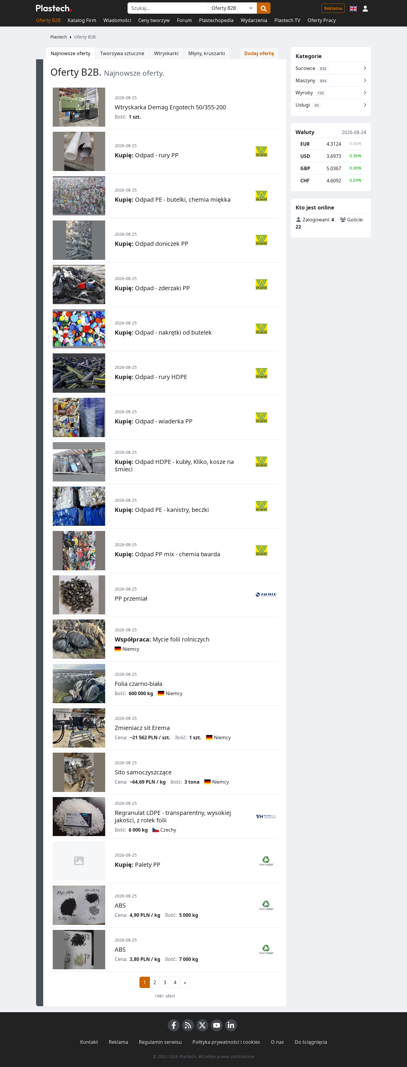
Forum (184, 20)
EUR (305, 144)
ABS (120, 905)
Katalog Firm (82, 20)
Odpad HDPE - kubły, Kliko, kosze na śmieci (174, 465)
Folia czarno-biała (138, 684)
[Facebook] (174, 1025)
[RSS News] (188, 1025)
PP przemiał (131, 598)
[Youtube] (217, 1025)
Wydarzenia (254, 20)
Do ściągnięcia (311, 1042)
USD (305, 156)
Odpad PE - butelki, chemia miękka (173, 199)
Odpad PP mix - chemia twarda (167, 554)
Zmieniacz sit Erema (142, 728)
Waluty (305, 132)
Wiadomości (117, 20)
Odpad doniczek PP (151, 244)
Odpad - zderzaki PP (152, 288)
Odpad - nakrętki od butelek (163, 332)
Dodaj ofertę (259, 53)
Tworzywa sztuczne (122, 53)
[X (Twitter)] (202, 1025)
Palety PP (137, 865)
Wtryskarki (166, 53)
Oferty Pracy (321, 20)
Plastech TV (287, 20)
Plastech (58, 37)
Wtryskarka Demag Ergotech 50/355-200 (170, 107)
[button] (365, 8)
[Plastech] (54, 8)
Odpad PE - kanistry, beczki (162, 510)
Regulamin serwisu (160, 1042)
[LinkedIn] (231, 1025)
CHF (305, 180)
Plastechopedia (216, 20)
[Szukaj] (264, 8)
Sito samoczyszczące (143, 772)
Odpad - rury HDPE (151, 377)
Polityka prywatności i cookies (226, 1042)
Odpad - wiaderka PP (153, 421)
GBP (305, 168)
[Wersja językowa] (353, 8)
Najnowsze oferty (70, 53)
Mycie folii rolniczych (162, 639)
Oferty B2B (48, 20)
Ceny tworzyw (154, 20)
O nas (277, 1042)
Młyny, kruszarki (206, 53)
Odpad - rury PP (146, 155)
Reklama (333, 8)
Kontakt (89, 1042)
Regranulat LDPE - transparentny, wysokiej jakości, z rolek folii (173, 816)
